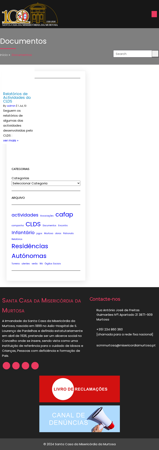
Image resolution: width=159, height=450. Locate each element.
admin (11, 106)
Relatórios (17, 239)
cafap (64, 214)
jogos (39, 233)
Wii (41, 263)
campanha (18, 225)
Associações (47, 215)
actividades (25, 215)
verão (35, 263)
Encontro (63, 225)
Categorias (20, 178)
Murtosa (48, 233)
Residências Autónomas (30, 251)
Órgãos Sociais (53, 263)
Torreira (16, 263)
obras (58, 233)
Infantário (23, 232)
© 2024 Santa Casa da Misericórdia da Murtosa (79, 444)
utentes (26, 263)
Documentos (49, 225)
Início (4, 55)
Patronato (68, 233)
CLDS (33, 224)
